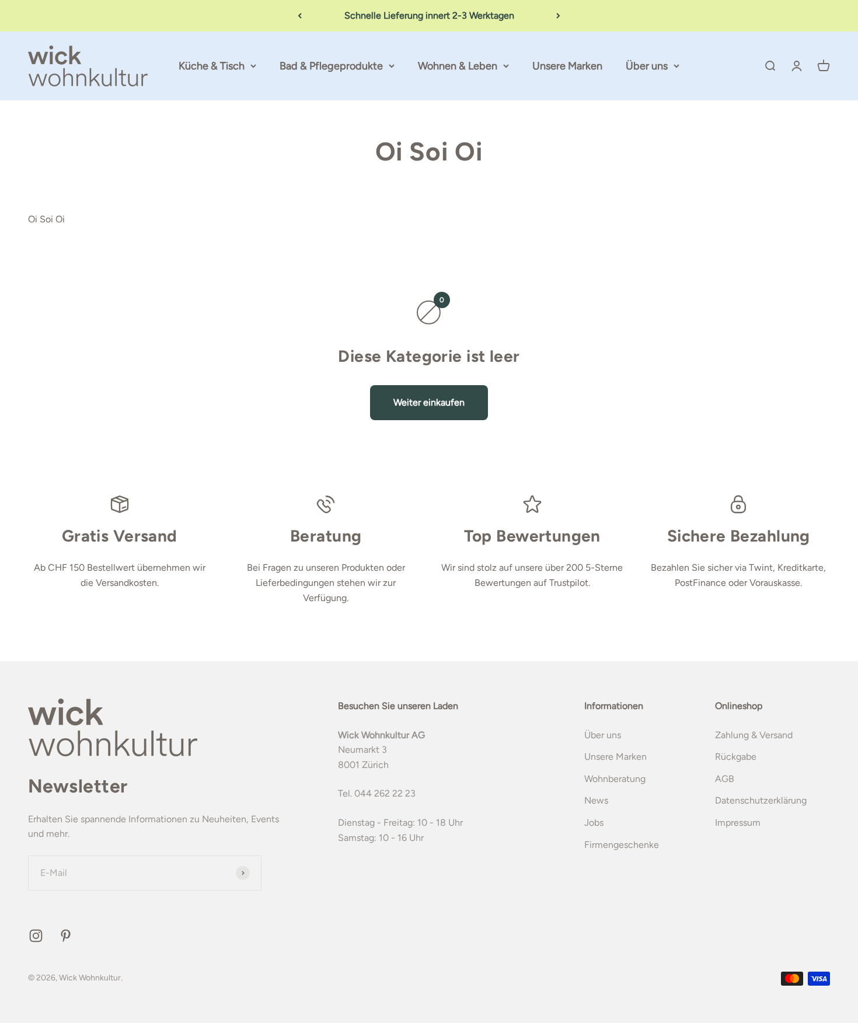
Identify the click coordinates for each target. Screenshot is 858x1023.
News (596, 800)
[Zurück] (300, 15)
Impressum (738, 822)
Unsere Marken (567, 66)
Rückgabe (735, 756)
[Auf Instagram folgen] (36, 936)
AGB (724, 778)
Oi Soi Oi (46, 219)
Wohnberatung (615, 778)
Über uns (647, 66)
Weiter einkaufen (429, 402)
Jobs (594, 822)
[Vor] (558, 15)
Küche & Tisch (212, 66)
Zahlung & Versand (754, 735)
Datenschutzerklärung (761, 800)
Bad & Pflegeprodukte (331, 66)
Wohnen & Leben (457, 66)
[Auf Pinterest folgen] (66, 936)
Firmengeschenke (621, 844)
